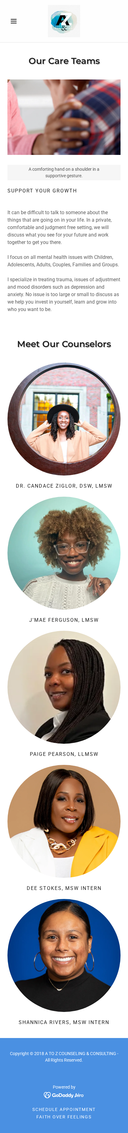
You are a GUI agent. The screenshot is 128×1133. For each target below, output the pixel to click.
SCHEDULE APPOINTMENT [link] (64, 1109)
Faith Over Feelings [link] (63, 1116)
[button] (16, 21)
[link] (64, 21)
